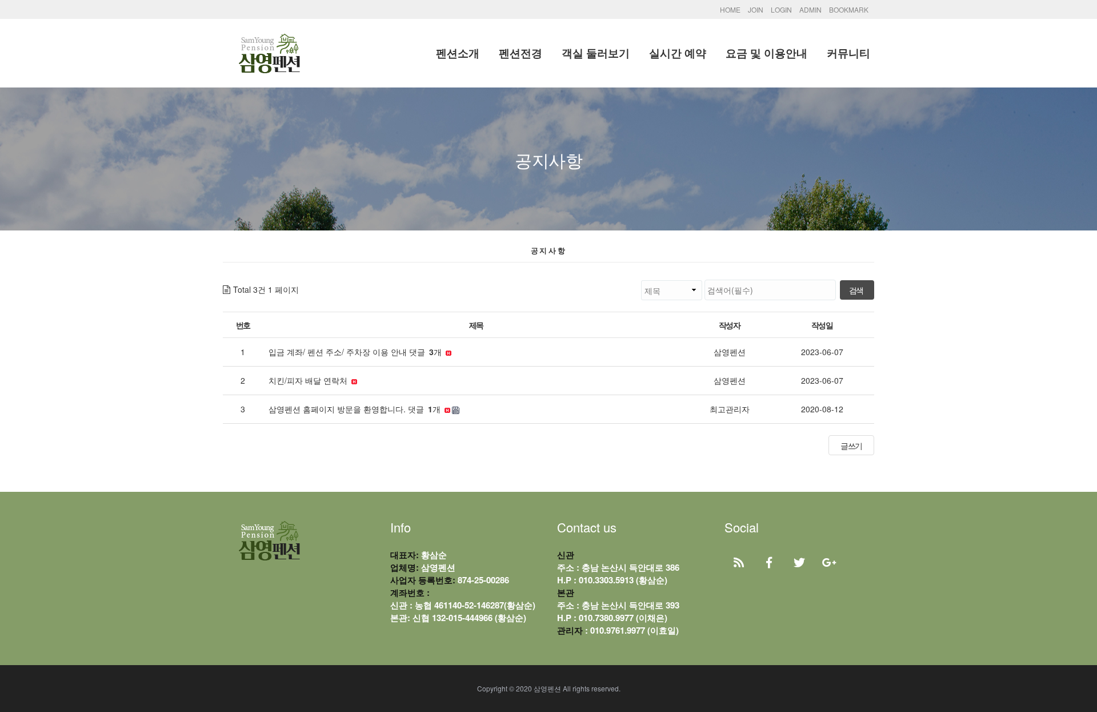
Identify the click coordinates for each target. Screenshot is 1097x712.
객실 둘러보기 (596, 53)
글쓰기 (851, 445)
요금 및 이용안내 (766, 53)
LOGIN (781, 9)
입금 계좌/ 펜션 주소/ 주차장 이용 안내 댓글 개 (356, 351)
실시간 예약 (677, 53)
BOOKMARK (848, 9)
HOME (730, 9)
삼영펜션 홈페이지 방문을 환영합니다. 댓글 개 (356, 409)
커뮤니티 (848, 53)
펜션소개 (457, 53)
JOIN (755, 9)
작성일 (822, 325)
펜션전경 (520, 53)
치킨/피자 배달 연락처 (309, 380)
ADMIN (810, 9)
